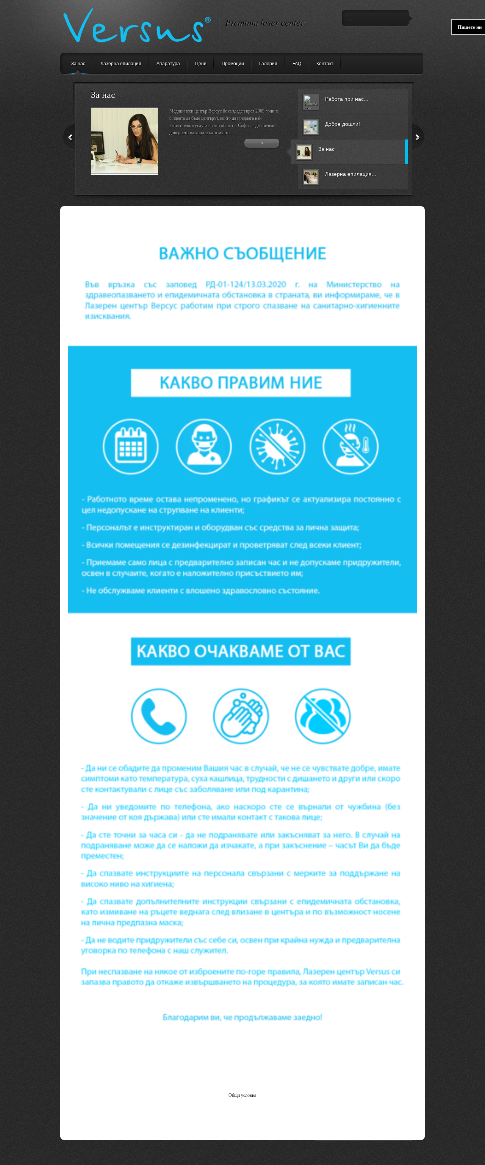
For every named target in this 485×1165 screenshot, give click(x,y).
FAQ (297, 63)
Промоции (233, 63)
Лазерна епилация (120, 63)
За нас (78, 63)
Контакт (324, 63)
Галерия (268, 63)
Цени (201, 63)
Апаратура (168, 63)
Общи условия (242, 1095)
